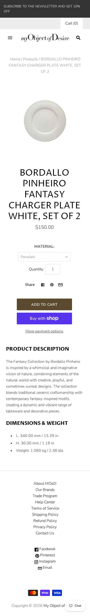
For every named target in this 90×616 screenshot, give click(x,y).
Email (47, 567)
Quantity (36, 269)
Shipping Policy (45, 514)
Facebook (46, 549)
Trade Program (45, 496)
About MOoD (45, 483)
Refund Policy (45, 520)
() (71, 23)
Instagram (47, 561)
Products (30, 59)
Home (15, 59)
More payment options (44, 331)
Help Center (45, 502)
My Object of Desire (60, 605)
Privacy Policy (45, 527)
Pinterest (47, 555)
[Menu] (10, 38)
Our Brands (45, 489)
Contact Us (45, 533)
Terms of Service (45, 508)
